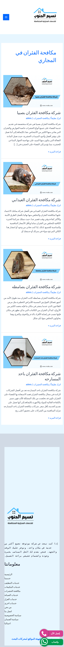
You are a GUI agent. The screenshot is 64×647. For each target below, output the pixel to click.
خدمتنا (7, 578)
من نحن (7, 607)
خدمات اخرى (10, 603)
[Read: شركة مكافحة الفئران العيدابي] (32, 178)
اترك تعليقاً (56, 118)
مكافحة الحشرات (41, 118)
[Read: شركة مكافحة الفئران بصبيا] (32, 91)
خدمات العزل (10, 599)
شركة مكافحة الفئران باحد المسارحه (39, 376)
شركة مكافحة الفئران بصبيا (39, 113)
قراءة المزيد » (54, 151)
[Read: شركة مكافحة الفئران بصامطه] (32, 265)
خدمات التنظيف (11, 583)
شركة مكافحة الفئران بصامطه (36, 287)
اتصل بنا (8, 611)
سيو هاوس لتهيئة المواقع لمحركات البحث (32, 638)
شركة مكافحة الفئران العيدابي (36, 200)
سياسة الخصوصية (12, 615)
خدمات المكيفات (12, 587)
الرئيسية (8, 574)
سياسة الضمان (11, 619)
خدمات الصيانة (11, 595)
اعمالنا (7, 623)
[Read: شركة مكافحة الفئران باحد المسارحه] (32, 351)
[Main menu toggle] (6, 17)
